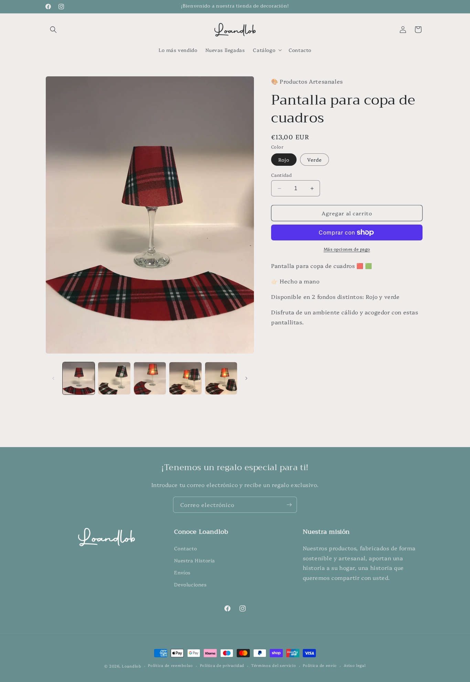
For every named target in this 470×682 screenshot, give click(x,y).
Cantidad (281, 175)
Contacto (185, 548)
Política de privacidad (222, 665)
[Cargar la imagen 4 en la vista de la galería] (185, 378)
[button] (53, 29)
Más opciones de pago (347, 249)
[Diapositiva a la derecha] (246, 378)
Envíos (182, 572)
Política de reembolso (170, 665)
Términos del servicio (273, 665)
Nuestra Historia (194, 560)
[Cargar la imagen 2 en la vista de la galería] (114, 378)
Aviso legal (355, 665)
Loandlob (131, 666)
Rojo (283, 159)
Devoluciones (190, 584)
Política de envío (320, 665)
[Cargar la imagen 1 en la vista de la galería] (79, 378)
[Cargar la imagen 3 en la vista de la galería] (150, 378)
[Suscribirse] (289, 505)
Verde (314, 159)
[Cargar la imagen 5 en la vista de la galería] (221, 378)
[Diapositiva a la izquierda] (53, 378)
